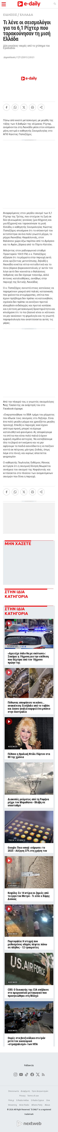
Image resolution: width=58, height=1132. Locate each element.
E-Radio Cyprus (37, 1100)
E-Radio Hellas (22, 1100)
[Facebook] (6, 107)
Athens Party (37, 1105)
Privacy (22, 1096)
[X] (23, 107)
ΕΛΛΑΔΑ (26, 14)
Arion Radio (24, 1105)
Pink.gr (11, 1100)
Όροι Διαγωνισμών (40, 1091)
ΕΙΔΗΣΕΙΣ (10, 14)
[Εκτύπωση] (32, 107)
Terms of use (33, 1096)
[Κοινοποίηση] (41, 107)
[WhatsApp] (15, 107)
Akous (47, 1105)
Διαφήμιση (25, 1091)
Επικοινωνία (13, 1091)
